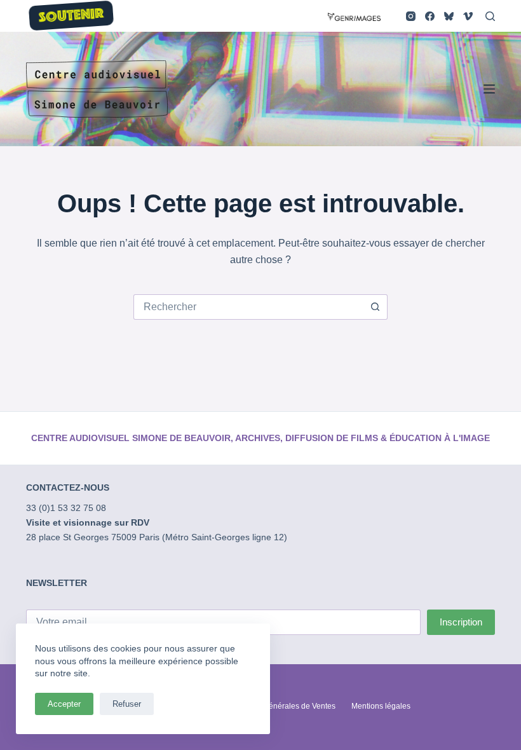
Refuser (126, 704)
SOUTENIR (71, 16)
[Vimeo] (468, 16)
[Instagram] (411, 16)
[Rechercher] (490, 16)
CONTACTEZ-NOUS (67, 487)
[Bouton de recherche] (375, 307)
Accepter (64, 704)
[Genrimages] (354, 15)
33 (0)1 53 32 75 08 (66, 508)
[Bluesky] (449, 16)
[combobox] (248, 307)
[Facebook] (430, 16)
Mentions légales (380, 706)
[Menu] (489, 89)
